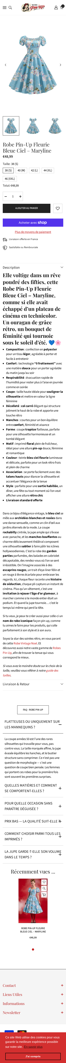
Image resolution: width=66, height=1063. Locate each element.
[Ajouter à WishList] (57, 208)
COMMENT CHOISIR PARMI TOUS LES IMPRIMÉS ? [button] (32, 836)
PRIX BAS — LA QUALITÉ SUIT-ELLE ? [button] (32, 821)
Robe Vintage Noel (25, 643)
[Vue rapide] (44, 888)
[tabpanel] (33, 910)
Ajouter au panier (26, 208)
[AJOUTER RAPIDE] (44, 895)
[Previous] (5, 65)
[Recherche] (10, 7)
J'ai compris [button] (33, 1056)
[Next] (60, 65)
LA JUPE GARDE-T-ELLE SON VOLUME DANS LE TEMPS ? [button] (33, 854)
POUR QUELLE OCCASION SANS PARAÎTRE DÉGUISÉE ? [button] (28, 806)
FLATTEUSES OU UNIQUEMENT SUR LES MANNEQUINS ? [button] (32, 724)
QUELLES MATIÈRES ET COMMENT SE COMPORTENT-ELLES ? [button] (31, 788)
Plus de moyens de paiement (33, 232)
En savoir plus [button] (33, 1046)
